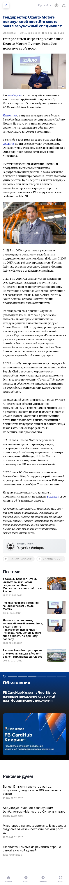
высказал (53, 496)
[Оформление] (56, 5)
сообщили (15, 95)
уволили (8, 143)
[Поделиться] (64, 5)
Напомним (10, 115)
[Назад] (6, 5)
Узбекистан (9, 33)
